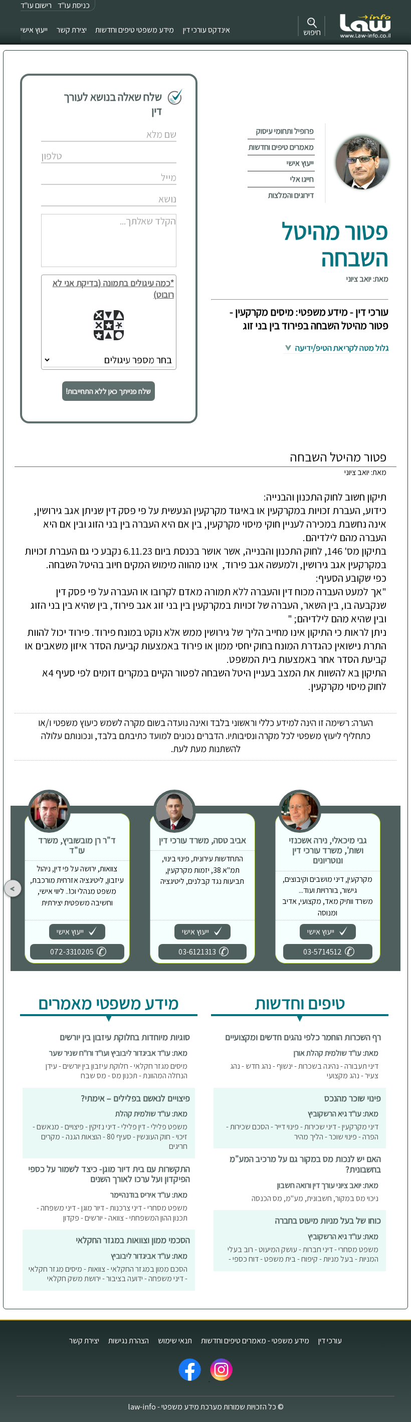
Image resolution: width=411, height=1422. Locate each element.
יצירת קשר (72, 30)
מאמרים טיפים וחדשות (281, 147)
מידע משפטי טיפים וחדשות (134, 30)
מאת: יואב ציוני (367, 279)
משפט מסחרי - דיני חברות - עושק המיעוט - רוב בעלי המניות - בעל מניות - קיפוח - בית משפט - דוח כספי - (303, 1254)
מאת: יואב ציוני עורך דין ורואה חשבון (327, 1185)
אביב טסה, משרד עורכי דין (202, 840)
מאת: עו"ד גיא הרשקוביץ (343, 1113)
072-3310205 (72, 951)
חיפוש (312, 32)
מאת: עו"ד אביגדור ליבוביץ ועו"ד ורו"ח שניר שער (118, 1053)
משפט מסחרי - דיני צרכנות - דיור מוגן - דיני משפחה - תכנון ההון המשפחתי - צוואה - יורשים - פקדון (112, 1213)
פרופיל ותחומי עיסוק (285, 131)
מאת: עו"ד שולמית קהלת (151, 1113)
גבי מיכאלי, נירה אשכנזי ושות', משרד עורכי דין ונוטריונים (328, 850)
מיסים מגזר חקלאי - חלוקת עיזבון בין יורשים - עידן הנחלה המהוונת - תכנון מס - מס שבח (116, 1071)
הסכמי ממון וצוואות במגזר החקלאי (133, 1240)
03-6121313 (197, 951)
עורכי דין (330, 1340)
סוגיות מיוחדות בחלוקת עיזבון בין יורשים (125, 1037)
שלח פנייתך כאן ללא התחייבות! (108, 391)
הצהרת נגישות (128, 1340)
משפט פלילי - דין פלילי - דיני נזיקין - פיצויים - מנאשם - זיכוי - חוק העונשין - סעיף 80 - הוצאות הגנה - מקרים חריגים (110, 1136)
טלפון (145, 145)
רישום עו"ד (36, 5)
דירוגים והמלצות (291, 195)
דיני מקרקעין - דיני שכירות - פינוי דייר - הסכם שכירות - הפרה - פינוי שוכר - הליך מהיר (302, 1131)
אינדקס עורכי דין (206, 30)
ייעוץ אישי (34, 30)
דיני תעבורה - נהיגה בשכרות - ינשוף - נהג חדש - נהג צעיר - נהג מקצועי (304, 1071)
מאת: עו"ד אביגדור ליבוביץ (149, 1256)
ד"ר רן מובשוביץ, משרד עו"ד (77, 845)
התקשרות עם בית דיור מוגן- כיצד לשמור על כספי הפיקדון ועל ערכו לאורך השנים (109, 1174)
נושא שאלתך (136, 188)
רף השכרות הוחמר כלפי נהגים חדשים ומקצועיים (303, 1037)
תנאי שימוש (175, 1340)
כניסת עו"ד (74, 5)
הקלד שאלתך (136, 210)
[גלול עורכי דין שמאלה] (13, 888)
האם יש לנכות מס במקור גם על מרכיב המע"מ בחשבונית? (305, 1164)
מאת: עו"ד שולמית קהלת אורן (336, 1053)
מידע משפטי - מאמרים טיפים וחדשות (255, 1340)
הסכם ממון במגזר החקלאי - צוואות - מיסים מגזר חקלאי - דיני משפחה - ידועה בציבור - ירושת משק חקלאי (108, 1274)
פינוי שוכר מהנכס (352, 1098)
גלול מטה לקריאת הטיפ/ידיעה (341, 347)
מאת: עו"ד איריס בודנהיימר (148, 1195)
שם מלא (142, 124)
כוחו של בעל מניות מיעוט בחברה (328, 1220)
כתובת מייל (138, 167)
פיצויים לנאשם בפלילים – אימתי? (135, 1098)
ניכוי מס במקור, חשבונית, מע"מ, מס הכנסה (315, 1198)
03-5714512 (322, 951)
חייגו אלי (302, 179)
